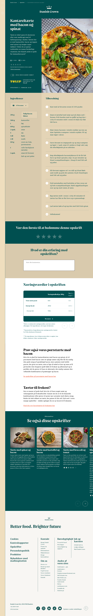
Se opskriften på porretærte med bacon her (39, 376)
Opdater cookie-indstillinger (72, 609)
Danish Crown (13, 2)
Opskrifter (22, 2)
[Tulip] (15, 81)
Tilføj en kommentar (15, 69)
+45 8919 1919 (14, 606)
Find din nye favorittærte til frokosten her (39, 406)
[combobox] (19, 105)
